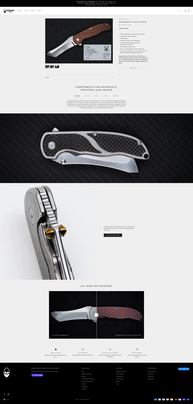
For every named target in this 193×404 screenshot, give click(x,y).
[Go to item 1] (47, 66)
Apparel (118, 381)
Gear (117, 384)
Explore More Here (113, 235)
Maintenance (85, 386)
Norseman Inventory (121, 371)
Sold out (133, 68)
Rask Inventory (120, 373)
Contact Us (84, 389)
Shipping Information (87, 373)
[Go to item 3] (57, 66)
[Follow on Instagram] (4, 394)
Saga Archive (151, 378)
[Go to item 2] (52, 66)
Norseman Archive (152, 371)
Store (33, 10)
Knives (19, 10)
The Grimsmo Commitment (88, 378)
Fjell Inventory (119, 376)
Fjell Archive (150, 376)
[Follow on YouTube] (8, 394)
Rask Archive (151, 373)
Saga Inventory (120, 378)
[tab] (77, 96)
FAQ (83, 371)
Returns (84, 384)
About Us (84, 376)
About (39, 10)
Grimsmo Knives (124, 19)
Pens (26, 10)
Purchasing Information (87, 381)
